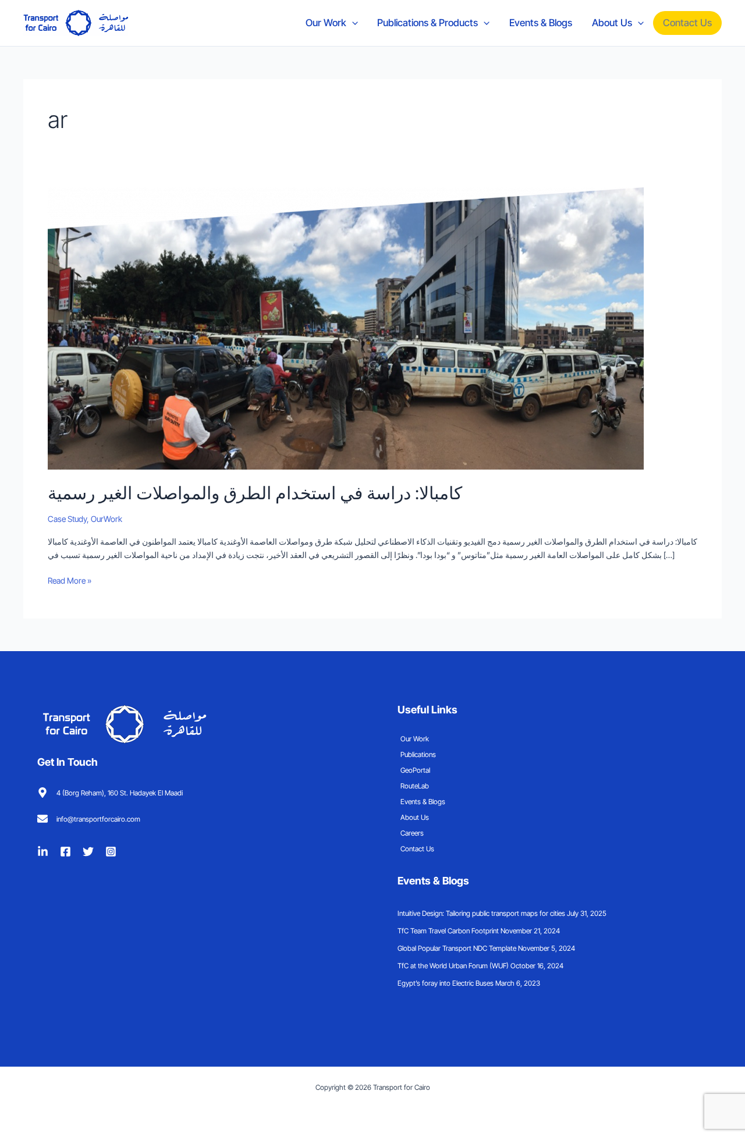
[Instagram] (110, 851)
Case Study (67, 519)
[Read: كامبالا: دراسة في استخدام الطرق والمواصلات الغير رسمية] (346, 327)
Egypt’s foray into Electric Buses (446, 983)
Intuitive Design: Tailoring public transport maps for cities (481, 913)
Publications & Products (427, 23)
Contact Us (687, 23)
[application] (352, 23)
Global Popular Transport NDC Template (457, 948)
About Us (612, 23)
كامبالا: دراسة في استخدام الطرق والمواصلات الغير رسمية (255, 492)
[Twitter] (88, 851)
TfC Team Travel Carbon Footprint (448, 930)
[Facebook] (65, 851)
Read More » (69, 579)
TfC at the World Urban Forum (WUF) (453, 965)
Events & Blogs (540, 23)
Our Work (326, 23)
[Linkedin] (42, 851)
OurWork (106, 519)
